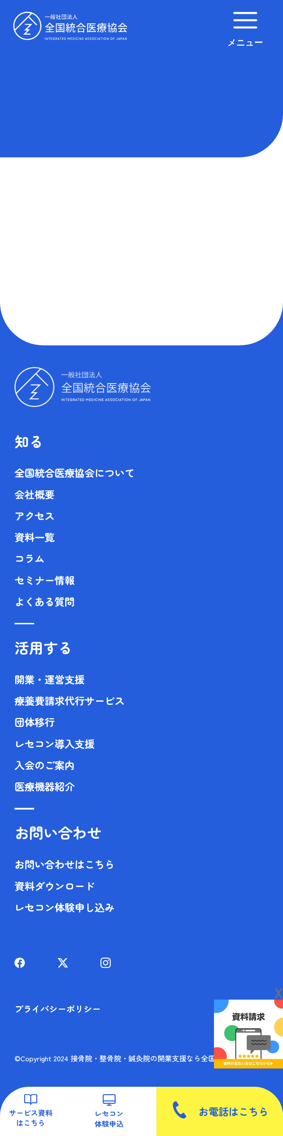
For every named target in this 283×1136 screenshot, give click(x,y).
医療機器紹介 (44, 786)
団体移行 (34, 722)
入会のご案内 (44, 765)
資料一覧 (34, 537)
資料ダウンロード (54, 885)
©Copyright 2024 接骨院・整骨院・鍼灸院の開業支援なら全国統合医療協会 (136, 1058)
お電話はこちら (233, 1111)
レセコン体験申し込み (64, 907)
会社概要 (34, 494)
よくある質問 (44, 601)
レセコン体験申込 (109, 1118)
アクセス (34, 515)
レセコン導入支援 (54, 743)
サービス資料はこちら (30, 1117)
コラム (29, 558)
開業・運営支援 (49, 679)
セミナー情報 (44, 580)
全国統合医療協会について (74, 472)
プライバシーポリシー (57, 1008)
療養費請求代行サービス (69, 700)
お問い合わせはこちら (64, 864)
